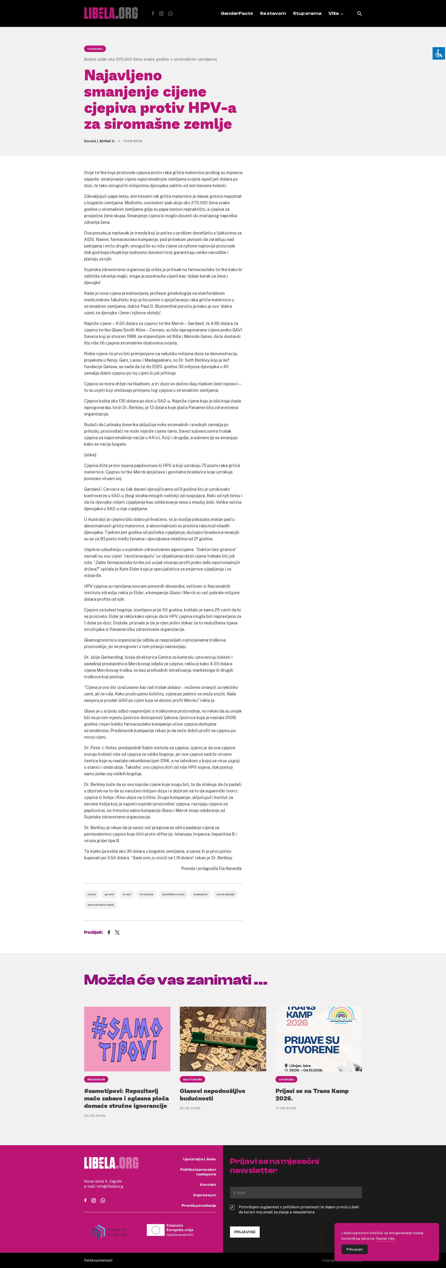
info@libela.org (110, 1186)
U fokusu (95, 49)
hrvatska (146, 894)
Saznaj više (385, 1238)
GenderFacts (237, 13)
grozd (109, 894)
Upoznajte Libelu (199, 1159)
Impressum (204, 1195)
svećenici (200, 894)
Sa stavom (273, 13)
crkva (91, 894)
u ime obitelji (225, 894)
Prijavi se (245, 1232)
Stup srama (307, 13)
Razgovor (96, 1079)
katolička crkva (173, 894)
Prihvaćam (354, 1249)
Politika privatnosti (98, 1260)
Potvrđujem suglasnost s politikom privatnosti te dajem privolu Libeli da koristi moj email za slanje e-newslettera (299, 1209)
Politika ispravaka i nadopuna (198, 1171)
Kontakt (208, 1185)
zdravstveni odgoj (100, 904)
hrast (127, 894)
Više (333, 13)
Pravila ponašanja (199, 1205)
